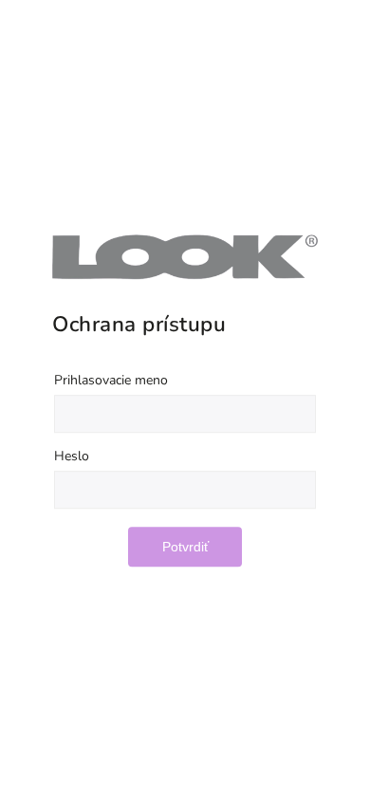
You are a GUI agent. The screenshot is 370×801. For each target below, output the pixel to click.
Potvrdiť (185, 546)
